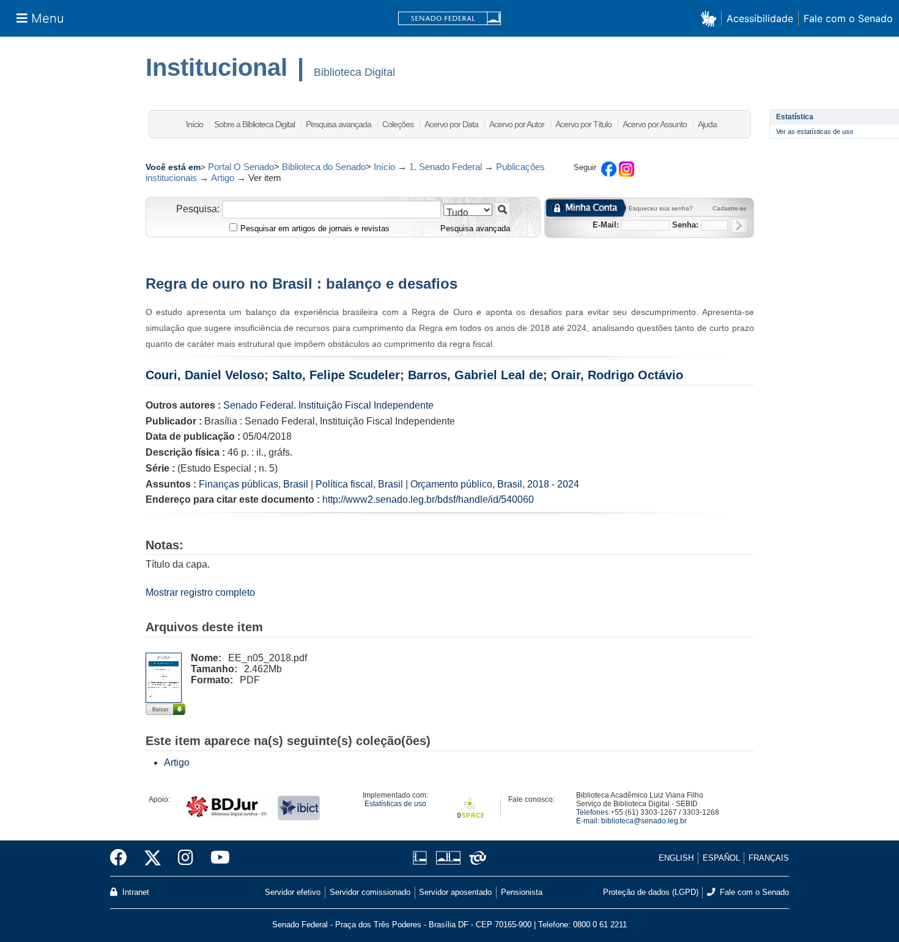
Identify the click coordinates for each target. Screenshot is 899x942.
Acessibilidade (760, 18)
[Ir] (502, 209)
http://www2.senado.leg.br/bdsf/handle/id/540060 (428, 499)
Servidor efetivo (292, 892)
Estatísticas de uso (395, 803)
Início (194, 124)
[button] (711, 18)
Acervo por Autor (516, 124)
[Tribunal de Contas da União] (475, 858)
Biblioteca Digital (354, 72)
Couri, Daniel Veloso (205, 375)
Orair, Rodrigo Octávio (617, 375)
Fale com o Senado (848, 18)
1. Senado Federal (445, 166)
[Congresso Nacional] (448, 858)
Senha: (685, 224)
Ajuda (707, 124)
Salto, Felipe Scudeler (336, 375)
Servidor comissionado (370, 892)
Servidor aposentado (455, 892)
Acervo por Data (451, 124)
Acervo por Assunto (655, 124)
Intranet (134, 892)
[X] (152, 858)
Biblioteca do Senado (324, 166)
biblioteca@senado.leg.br (644, 821)
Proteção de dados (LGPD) (650, 892)
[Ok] (738, 225)
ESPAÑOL (721, 857)
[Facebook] (123, 858)
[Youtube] (216, 858)
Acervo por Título (583, 124)
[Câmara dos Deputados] (422, 858)
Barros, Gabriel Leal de (475, 375)
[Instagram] (185, 858)
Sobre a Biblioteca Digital (254, 124)
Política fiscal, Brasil (359, 484)
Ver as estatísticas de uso (814, 131)
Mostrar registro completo (200, 592)
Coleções (397, 124)
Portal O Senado (241, 166)
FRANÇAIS (769, 857)
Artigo (222, 177)
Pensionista (521, 892)
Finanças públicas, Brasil (253, 484)
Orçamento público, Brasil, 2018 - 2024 (494, 484)
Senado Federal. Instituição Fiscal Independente (328, 405)
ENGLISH (676, 857)
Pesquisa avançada (338, 124)
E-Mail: (606, 224)
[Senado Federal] (449, 19)
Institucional (216, 67)
